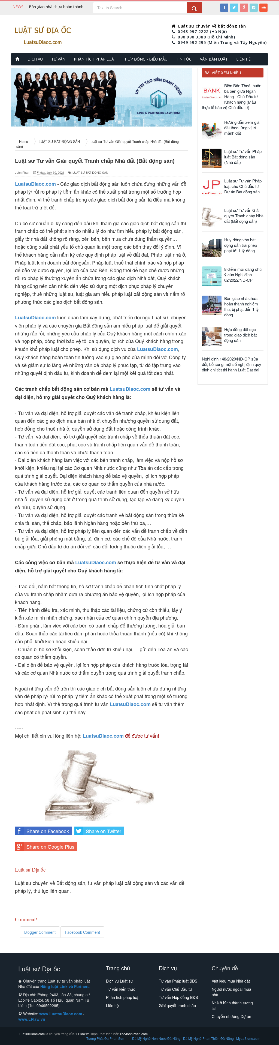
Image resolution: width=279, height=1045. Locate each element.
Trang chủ (118, 968)
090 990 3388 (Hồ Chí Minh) (206, 37)
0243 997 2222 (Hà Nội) (202, 31)
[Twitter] (234, 8)
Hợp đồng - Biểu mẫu (146, 59)
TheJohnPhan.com (134, 1033)
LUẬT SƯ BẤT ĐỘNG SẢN (90, 172)
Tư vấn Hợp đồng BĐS (178, 997)
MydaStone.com (248, 1038)
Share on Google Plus (50, 846)
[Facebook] (224, 8)
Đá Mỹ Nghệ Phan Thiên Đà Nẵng (209, 1038)
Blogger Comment (40, 932)
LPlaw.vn (82, 1033)
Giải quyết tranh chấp (177, 1005)
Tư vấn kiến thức (120, 989)
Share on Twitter (103, 830)
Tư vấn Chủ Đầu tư (175, 989)
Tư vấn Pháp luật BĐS (178, 981)
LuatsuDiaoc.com (130, 388)
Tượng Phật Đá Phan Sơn (105, 1038)
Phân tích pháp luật (95, 59)
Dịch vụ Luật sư (119, 981)
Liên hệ (243, 59)
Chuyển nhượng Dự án (231, 1016)
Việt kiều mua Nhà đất (231, 981)
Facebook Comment (82, 932)
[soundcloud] (263, 8)
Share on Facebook (47, 830)
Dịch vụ (35, 59)
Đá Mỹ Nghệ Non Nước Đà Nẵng (156, 1038)
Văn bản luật (214, 59)
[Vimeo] (254, 8)
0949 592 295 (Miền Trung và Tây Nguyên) (222, 42)
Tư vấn (58, 59)
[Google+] (244, 8)
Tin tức (184, 59)
